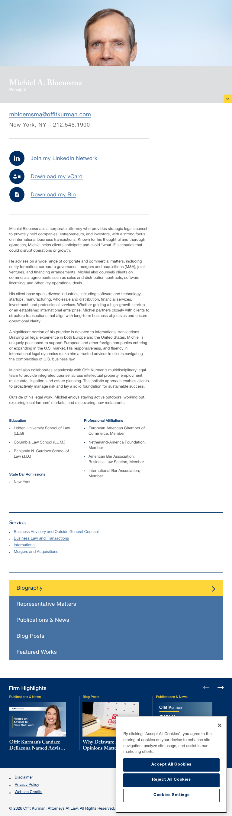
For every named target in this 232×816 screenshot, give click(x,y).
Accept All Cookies (171, 765)
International (24, 545)
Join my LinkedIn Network (64, 159)
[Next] (220, 687)
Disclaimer (24, 778)
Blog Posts (31, 637)
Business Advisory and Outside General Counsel (56, 532)
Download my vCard (57, 177)
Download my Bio (53, 195)
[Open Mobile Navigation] (228, 99)
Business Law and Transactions (41, 539)
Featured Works (37, 653)
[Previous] (206, 688)
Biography (30, 589)
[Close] (219, 725)
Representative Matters (46, 605)
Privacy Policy (27, 785)
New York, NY (28, 125)
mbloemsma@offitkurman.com (50, 115)
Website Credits (29, 792)
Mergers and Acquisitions (36, 552)
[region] (171, 764)
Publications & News (43, 621)
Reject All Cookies (171, 780)
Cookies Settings (171, 795)
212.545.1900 (71, 125)
